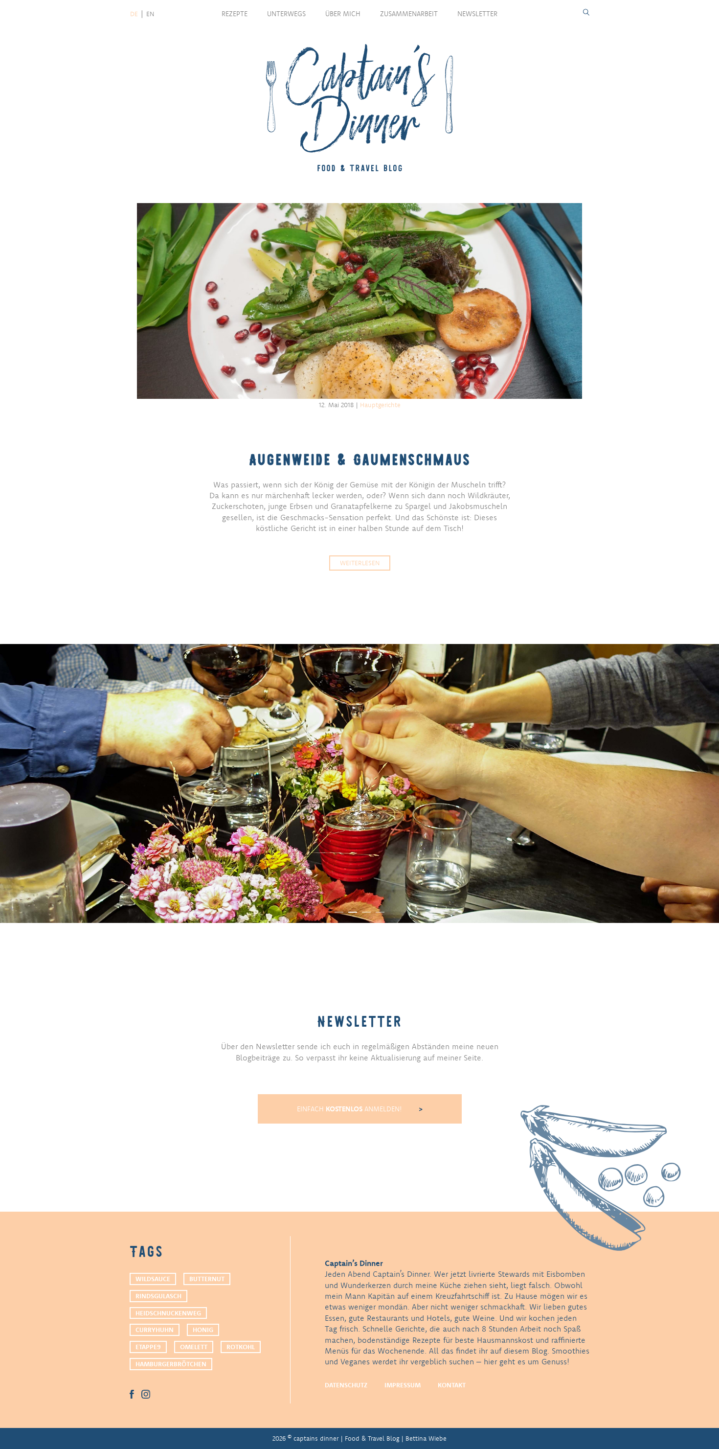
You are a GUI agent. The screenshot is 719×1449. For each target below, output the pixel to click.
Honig (203, 1330)
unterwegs (286, 13)
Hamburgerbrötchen (170, 1364)
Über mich (342, 13)
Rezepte (234, 13)
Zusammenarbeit (409, 13)
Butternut (207, 1279)
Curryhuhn (154, 1330)
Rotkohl (240, 1347)
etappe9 (148, 1347)
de (134, 14)
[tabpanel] (359, 783)
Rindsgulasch (158, 1296)
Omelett (193, 1347)
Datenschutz (346, 1385)
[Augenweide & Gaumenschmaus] (359, 301)
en (150, 14)
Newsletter (477, 13)
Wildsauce (152, 1279)
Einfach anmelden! (350, 1108)
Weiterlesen (360, 563)
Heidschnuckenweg (168, 1313)
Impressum (402, 1385)
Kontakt (452, 1385)
